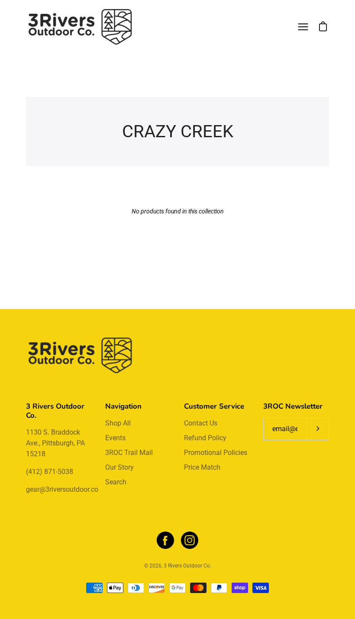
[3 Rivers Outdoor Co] (80, 26)
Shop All (118, 423)
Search (115, 482)
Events (115, 438)
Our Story (119, 467)
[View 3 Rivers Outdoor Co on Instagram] (189, 540)
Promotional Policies (215, 452)
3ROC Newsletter (293, 406)
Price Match (202, 467)
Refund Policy (205, 438)
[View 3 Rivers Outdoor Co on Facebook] (165, 540)
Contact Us (200, 423)
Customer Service (214, 406)
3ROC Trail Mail (129, 452)
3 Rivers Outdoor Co (187, 566)
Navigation (123, 406)
